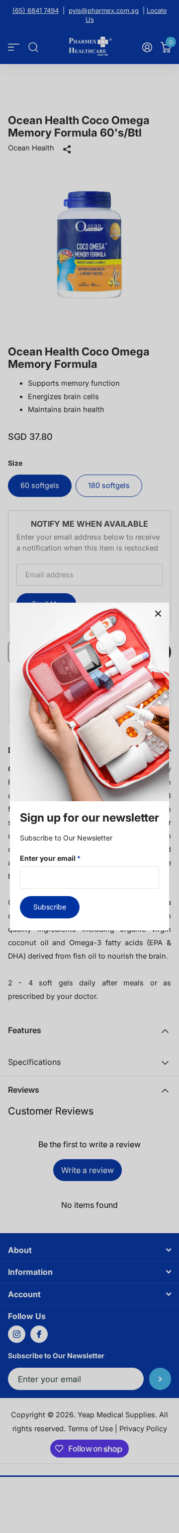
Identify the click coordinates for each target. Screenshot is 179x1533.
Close (158, 614)
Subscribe (49, 907)
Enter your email (50, 858)
